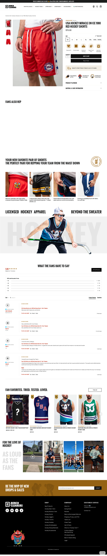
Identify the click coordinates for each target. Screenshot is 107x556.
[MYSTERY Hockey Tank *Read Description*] (17, 410)
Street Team (67, 522)
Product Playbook (71, 83)
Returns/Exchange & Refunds (72, 514)
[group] (13, 269)
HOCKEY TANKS (39, 6)
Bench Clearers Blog (70, 538)
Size (84, 36)
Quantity (68, 54)
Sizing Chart (67, 509)
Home (7, 16)
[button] (84, 20)
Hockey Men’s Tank (50, 509)
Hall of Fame (67, 525)
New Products (48, 506)
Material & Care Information (74, 88)
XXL (90, 40)
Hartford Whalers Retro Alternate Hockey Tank (88, 429)
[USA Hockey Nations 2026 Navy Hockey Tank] (41, 410)
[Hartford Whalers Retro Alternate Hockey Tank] (89, 410)
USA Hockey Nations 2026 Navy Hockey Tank (40, 429)
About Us (66, 506)
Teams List (67, 519)
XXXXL (99, 40)
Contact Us (87, 510)
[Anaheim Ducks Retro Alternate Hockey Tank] (65, 410)
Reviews (66, 511)
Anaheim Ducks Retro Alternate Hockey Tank (65, 429)
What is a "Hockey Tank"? (71, 528)
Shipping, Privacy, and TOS (71, 517)
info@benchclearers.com (90, 507)
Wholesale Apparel (69, 535)
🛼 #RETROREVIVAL (78, 6)
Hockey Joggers (49, 517)
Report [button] (33, 313)
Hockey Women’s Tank (51, 511)
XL (86, 40)
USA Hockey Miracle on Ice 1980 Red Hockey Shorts (13, 141)
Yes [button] (30, 313)
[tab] (92, 298)
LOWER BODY (57, 6)
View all (95, 390)
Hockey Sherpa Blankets (51, 528)
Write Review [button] (96, 270)
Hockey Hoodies (49, 522)
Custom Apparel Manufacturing (68, 531)
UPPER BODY (48, 6)
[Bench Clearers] (10, 6)
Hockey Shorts (49, 514)
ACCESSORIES (67, 6)
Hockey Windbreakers (51, 525)
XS (67, 40)
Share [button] (37, 313)
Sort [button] (6, 297)
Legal (65, 540)
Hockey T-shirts (49, 519)
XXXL (95, 40)
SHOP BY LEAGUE (28, 6)
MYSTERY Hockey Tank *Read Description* (17, 428)
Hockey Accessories (50, 530)
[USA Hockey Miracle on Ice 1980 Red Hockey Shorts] (14, 122)
